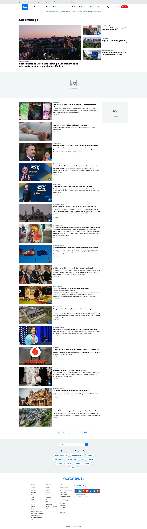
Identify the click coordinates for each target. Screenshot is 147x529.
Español (22, 2)
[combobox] (80, 2)
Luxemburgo (56, 409)
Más (61, 484)
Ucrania (91, 459)
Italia (99, 11)
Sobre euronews (64, 487)
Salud (86, 7)
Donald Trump (92, 11)
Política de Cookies (65, 496)
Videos (92, 7)
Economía (56, 102)
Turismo (87, 463)
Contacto (62, 503)
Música (78, 463)
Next (68, 7)
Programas (34, 509)
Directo (124, 7)
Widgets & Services (51, 502)
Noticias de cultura (58, 245)
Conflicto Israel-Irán (52, 11)
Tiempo (48, 492)
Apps (47, 499)
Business (56, 7)
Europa (42, 7)
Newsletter (80, 496)
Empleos (62, 505)
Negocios (105, 38)
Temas (33, 484)
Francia (69, 463)
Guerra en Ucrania (65, 11)
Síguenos (48, 497)
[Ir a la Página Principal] (25, 7)
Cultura (74, 7)
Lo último (35, 7)
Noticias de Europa (107, 25)
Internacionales (57, 266)
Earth (80, 7)
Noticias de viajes (24, 61)
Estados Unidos (82, 11)
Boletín (47, 490)
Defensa (73, 467)
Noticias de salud (58, 123)
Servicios (48, 484)
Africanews (49, 504)
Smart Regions (57, 286)
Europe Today (57, 143)
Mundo (48, 7)
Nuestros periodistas (36, 511)
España (74, 11)
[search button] (71, 2)
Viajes (63, 7)
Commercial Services (66, 490)
